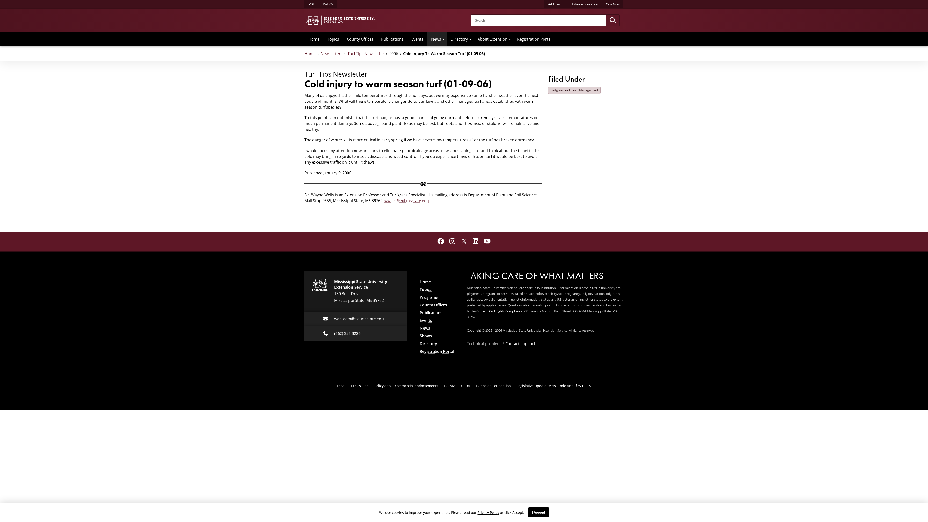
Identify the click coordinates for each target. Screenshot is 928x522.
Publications (392, 39)
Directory (459, 39)
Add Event (555, 4)
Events (417, 39)
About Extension (493, 39)
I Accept (538, 512)
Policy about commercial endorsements (406, 386)
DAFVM (328, 4)
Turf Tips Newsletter (366, 53)
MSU (311, 4)
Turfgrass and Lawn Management (574, 90)
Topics (333, 39)
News (436, 39)
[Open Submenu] (443, 39)
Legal (341, 386)
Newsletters (331, 53)
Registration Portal (534, 39)
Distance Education (584, 4)
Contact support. (520, 343)
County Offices (360, 39)
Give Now (613, 4)
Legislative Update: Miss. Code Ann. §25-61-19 (554, 386)
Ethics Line (360, 386)
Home (313, 39)
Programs (429, 297)
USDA (465, 386)
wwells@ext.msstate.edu (406, 200)
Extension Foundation (493, 386)
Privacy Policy (488, 512)
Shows (426, 336)
